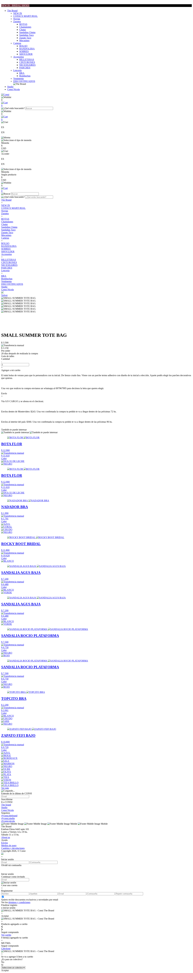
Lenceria (17, 70)
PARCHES (24, 67)
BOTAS (23, 24)
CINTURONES (27, 62)
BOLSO (23, 46)
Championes (25, 27)
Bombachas (24, 76)
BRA (21, 73)
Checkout (5, 948)
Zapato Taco (25, 38)
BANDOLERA (27, 48)
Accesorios (18, 57)
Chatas (22, 29)
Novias (16, 18)
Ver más (5, 788)
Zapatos (17, 21)
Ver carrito (6, 935)
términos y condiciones (19, 902)
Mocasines (24, 40)
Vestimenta (18, 78)
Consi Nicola (13, 89)
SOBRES (24, 51)
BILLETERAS (26, 59)
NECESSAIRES (27, 65)
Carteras (17, 43)
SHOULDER (26, 54)
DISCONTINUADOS (24, 81)
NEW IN (17, 13)
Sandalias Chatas (27, 32)
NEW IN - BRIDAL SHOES (15, 5)
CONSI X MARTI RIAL (25, 16)
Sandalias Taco (26, 35)
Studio (10, 86)
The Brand (12, 10)
